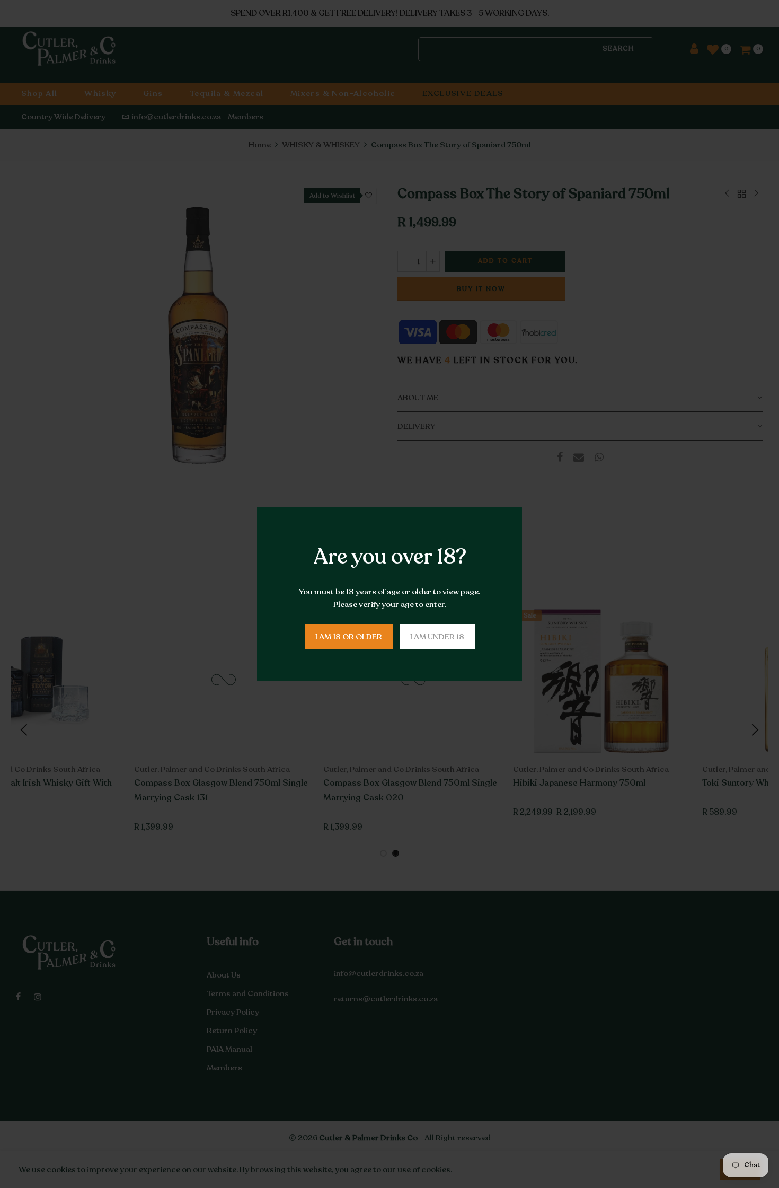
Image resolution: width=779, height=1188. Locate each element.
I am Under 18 (437, 636)
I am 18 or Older (348, 636)
